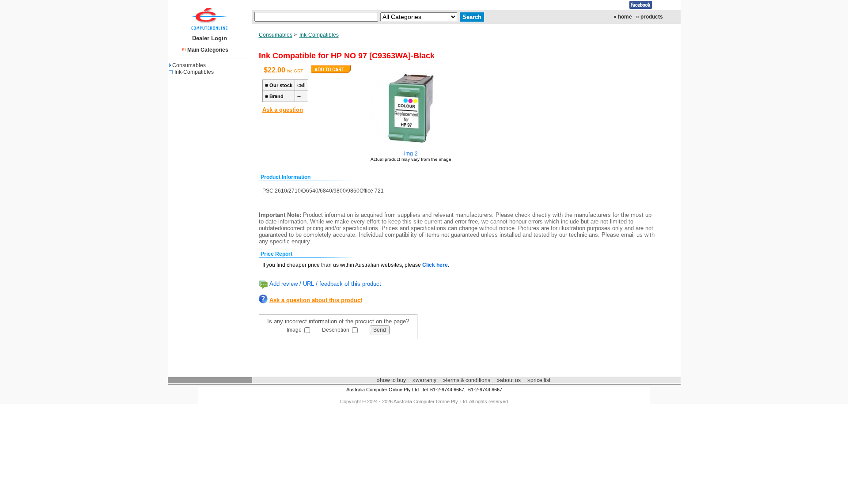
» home (622, 17)
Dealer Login (209, 38)
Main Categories (207, 50)
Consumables (189, 65)
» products (649, 17)
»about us (509, 380)
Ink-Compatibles (194, 72)
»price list (538, 380)
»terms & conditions (466, 380)
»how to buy (391, 380)
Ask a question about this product (315, 300)
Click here (435, 265)
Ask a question (282, 109)
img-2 (411, 154)
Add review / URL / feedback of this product (325, 283)
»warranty (424, 380)
